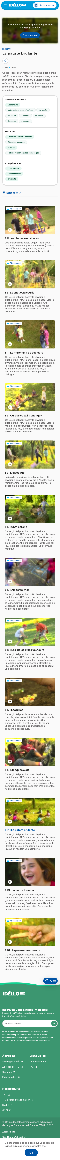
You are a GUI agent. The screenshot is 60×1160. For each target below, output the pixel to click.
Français (11, 147)
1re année (43, 110)
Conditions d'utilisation (14, 1137)
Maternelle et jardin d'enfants (20, 110)
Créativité (12, 179)
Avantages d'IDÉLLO (12, 1061)
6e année (25, 121)
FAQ (38, 1067)
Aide (51, 981)
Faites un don (12, 1077)
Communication (14, 174)
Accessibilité (8, 1131)
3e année (25, 116)
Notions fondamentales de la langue (23, 153)
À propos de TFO (12, 1067)
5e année (12, 121)
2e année (12, 116)
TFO (16, 1094)
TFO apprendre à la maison (16, 1100)
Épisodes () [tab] (12, 192)
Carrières (12, 1072)
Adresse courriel (12, 1025)
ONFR (16, 1110)
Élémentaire (13, 105)
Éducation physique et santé (20, 137)
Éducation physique (16, 142)
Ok (31, 1152)
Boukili (16, 1105)
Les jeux (6, 49)
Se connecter (46, 5)
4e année (39, 116)
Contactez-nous (38, 1061)
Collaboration (13, 168)
